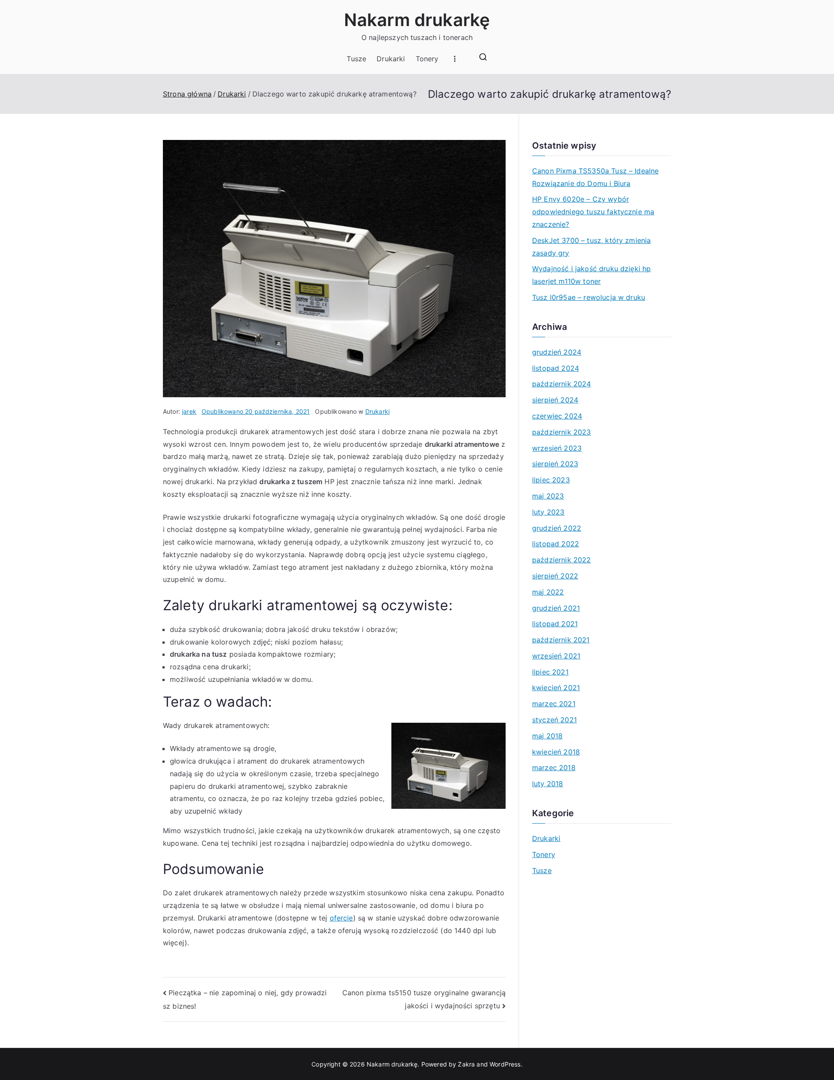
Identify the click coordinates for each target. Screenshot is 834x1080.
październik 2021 (561, 639)
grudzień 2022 (556, 528)
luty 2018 (547, 783)
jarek (189, 411)
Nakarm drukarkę (417, 19)
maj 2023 (548, 496)
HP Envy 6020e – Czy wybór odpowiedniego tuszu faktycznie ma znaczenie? (593, 212)
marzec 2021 (554, 703)
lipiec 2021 (550, 672)
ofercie (341, 918)
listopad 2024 (555, 368)
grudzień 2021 (556, 608)
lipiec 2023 (551, 479)
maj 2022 (548, 592)
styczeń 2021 (554, 719)
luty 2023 (548, 512)
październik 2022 (561, 559)
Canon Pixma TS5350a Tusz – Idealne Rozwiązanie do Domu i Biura (595, 177)
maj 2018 (547, 735)
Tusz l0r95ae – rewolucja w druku (588, 297)
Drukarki (391, 58)
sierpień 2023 (555, 463)
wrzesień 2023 (557, 448)
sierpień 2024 (555, 399)
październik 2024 (561, 383)
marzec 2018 (554, 767)
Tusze (356, 58)
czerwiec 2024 (557, 416)
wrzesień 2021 (556, 655)
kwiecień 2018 (556, 752)
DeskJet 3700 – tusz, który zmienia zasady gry (591, 246)
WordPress (505, 1064)
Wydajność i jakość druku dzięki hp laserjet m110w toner (591, 275)
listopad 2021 (555, 623)
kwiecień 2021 (556, 687)
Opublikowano (256, 411)
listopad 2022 (555, 543)
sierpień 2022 (555, 576)
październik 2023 (561, 432)
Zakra (466, 1064)
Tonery (427, 58)
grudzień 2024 (556, 352)
